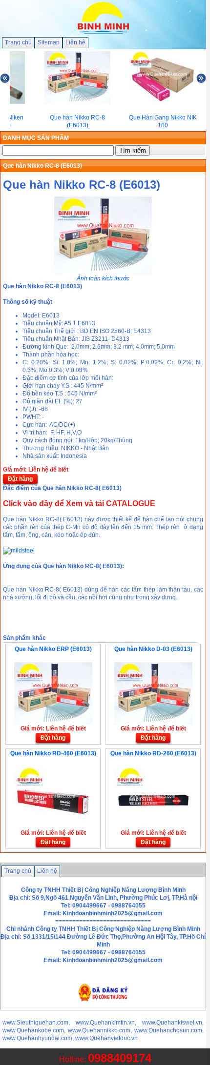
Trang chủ (18, 42)
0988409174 (119, 1058)
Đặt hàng (20, 478)
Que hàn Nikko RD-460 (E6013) (53, 753)
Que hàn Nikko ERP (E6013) (53, 649)
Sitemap (49, 42)
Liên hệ (75, 42)
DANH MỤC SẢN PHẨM (36, 138)
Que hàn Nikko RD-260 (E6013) (153, 753)
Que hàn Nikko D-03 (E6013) (153, 649)
